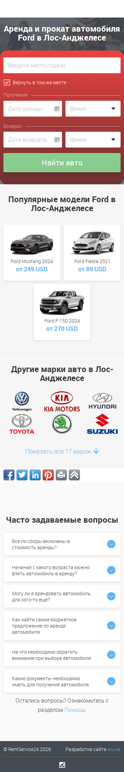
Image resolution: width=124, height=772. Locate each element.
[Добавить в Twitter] (22, 474)
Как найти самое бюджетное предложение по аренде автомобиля (44, 625)
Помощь (75, 710)
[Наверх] (74, 474)
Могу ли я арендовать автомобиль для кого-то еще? (51, 596)
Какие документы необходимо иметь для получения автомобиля (50, 681)
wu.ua (114, 749)
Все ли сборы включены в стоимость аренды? (41, 544)
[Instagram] (62, 765)
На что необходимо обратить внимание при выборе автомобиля (51, 655)
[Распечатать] (61, 474)
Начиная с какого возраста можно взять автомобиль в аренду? (51, 570)
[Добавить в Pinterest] (48, 474)
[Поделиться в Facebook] (8, 474)
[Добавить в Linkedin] (35, 474)
